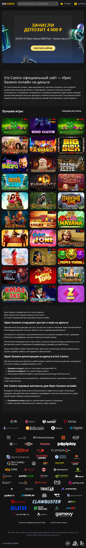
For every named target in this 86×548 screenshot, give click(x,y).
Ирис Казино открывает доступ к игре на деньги (24, 312)
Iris (8, 3)
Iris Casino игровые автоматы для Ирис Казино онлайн (26, 318)
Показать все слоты (71, 111)
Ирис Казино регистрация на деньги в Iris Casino (24, 315)
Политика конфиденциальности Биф (32, 523)
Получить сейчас (43, 48)
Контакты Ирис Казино (58, 523)
